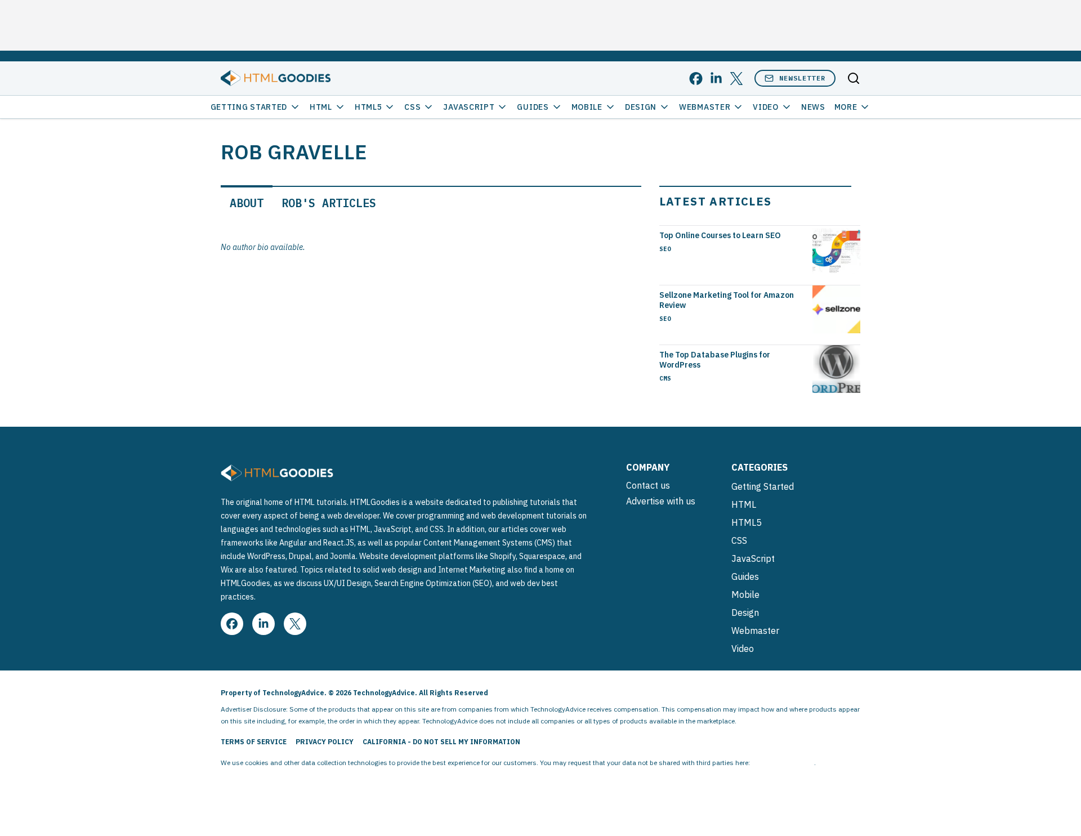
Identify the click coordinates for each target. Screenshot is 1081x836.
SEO (665, 249)
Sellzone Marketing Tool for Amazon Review (726, 300)
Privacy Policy (325, 741)
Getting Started (249, 107)
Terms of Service (254, 741)
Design (640, 107)
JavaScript (468, 107)
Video (766, 107)
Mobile (586, 107)
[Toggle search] (853, 78)
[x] (736, 78)
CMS (665, 378)
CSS (412, 107)
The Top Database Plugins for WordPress (714, 360)
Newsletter (802, 78)
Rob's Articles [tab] (329, 203)
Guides (532, 107)
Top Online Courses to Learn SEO (720, 235)
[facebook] (696, 78)
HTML (321, 107)
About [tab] (246, 203)
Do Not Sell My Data (783, 762)
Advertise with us (660, 501)
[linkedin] (716, 78)
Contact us (648, 485)
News (813, 107)
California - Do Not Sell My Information (441, 741)
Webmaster (704, 107)
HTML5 (368, 107)
